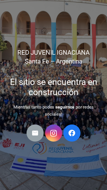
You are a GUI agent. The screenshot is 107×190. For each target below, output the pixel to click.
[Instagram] (53, 133)
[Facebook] (71, 133)
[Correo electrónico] (35, 133)
